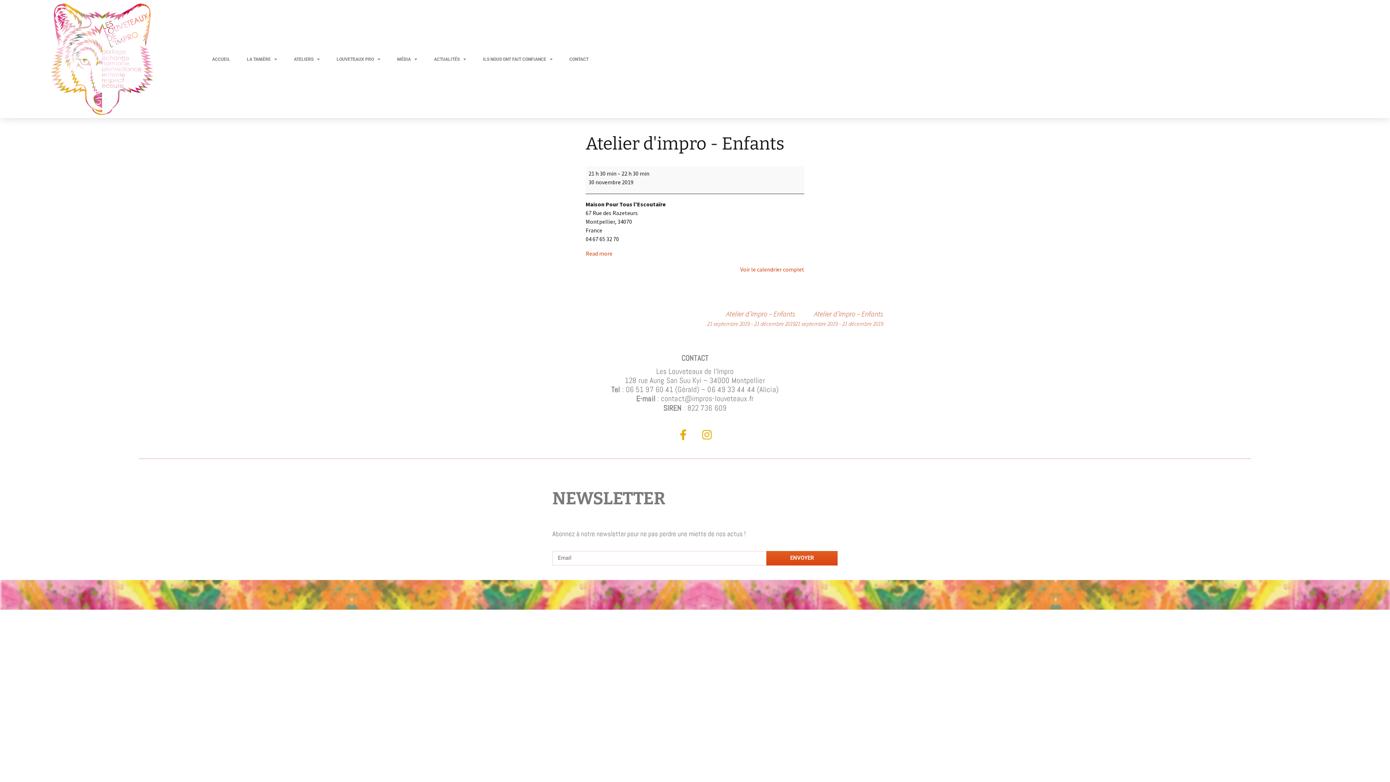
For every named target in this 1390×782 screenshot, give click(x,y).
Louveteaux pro (355, 59)
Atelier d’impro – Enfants (839, 318)
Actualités (447, 59)
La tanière (259, 59)
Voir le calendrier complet (772, 269)
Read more (599, 253)
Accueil (221, 59)
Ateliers (303, 59)
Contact (579, 59)
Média (404, 59)
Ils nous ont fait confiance (514, 59)
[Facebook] (683, 435)
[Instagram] (707, 435)
